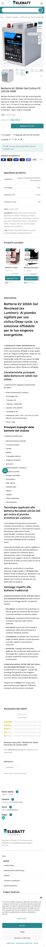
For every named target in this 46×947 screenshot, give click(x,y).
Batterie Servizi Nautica (13, 226)
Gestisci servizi (21, 918)
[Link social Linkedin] (18, 139)
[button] (41, 897)
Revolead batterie (25, 233)
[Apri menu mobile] (3, 3)
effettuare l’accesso (15, 749)
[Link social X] (12, 139)
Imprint (36, 943)
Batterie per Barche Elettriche (32, 17)
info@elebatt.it (12, 810)
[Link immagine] (14, 832)
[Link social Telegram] (21, 139)
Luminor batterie (10, 233)
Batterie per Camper (12, 215)
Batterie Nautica (12, 17)
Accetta (22, 925)
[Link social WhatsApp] (3, 817)
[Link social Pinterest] (15, 139)
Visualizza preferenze (22, 938)
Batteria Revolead (15, 230)
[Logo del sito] (22, 3)
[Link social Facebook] (10, 139)
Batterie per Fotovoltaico (22, 218)
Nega (22, 932)
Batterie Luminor (29, 230)
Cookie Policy (10, 943)
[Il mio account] (41, 3)
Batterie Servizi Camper (26, 224)
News (4, 856)
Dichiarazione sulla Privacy (24, 943)
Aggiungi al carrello (27, 126)
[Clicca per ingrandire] (5, 63)
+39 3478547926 (16, 802)
